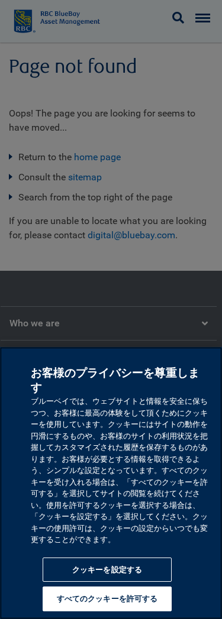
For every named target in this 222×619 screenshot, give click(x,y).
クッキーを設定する (107, 569)
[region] (111, 483)
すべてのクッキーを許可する (107, 598)
